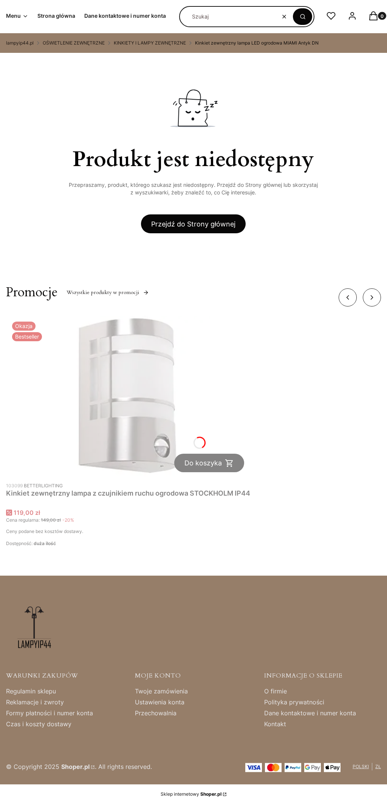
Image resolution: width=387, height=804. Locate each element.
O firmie (275, 691)
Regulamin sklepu (31, 691)
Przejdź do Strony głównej (193, 224)
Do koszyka (203, 463)
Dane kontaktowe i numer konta (310, 713)
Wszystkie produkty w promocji (103, 292)
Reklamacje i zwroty (35, 702)
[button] (302, 16)
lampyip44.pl (20, 43)
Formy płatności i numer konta (49, 713)
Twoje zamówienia (161, 691)
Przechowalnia (155, 713)
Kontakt (275, 724)
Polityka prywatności (294, 702)
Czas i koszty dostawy (38, 724)
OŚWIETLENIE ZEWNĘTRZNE (74, 43)
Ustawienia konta (159, 702)
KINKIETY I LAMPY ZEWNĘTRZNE (150, 43)
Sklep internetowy (191, 794)
